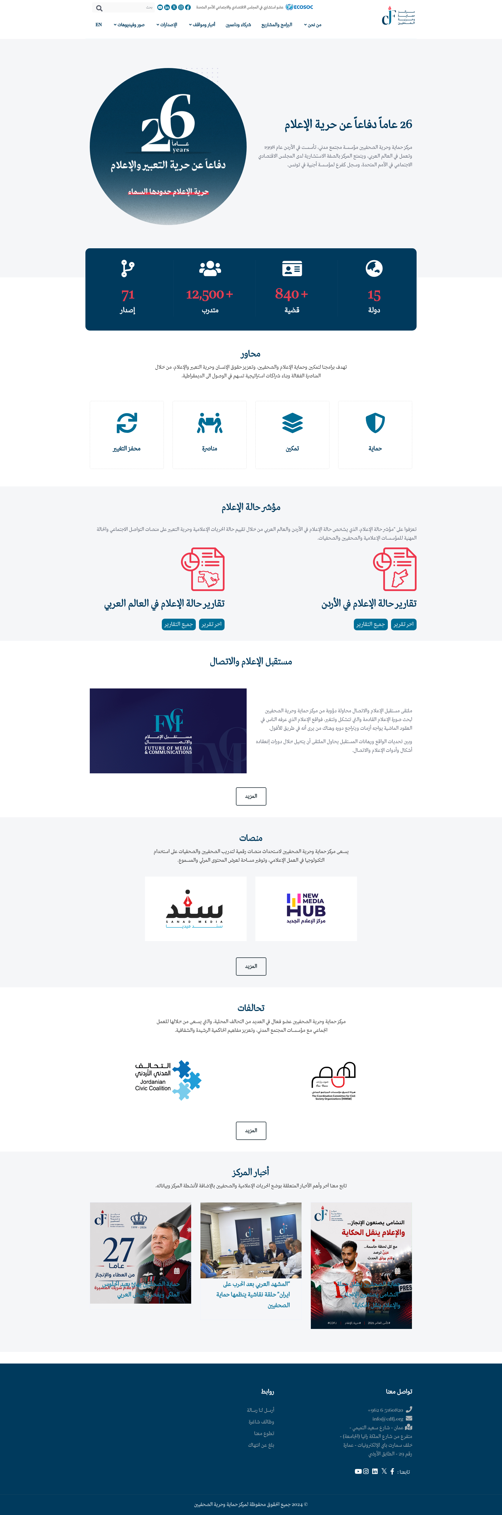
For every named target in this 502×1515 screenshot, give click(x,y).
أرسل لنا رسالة (260, 1410)
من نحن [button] (314, 24)
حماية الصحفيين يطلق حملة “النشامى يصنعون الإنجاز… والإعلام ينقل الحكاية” (368, 1295)
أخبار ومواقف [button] (203, 24)
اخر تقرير (404, 624)
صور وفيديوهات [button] (130, 24)
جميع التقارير (371, 624)
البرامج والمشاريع (276, 24)
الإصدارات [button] (168, 24)
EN (99, 24)
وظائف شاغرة (261, 1422)
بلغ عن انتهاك (261, 1445)
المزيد (251, 796)
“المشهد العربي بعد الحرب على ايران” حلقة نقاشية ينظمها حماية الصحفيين (253, 1295)
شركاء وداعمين (238, 24)
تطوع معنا (264, 1434)
